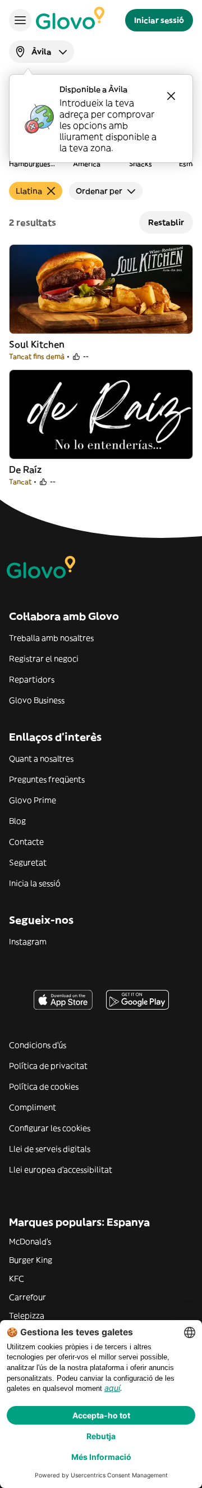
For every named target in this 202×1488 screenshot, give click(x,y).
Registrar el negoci (44, 659)
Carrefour (27, 1297)
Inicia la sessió (35, 883)
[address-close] (171, 96)
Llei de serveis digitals (49, 1149)
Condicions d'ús (37, 1045)
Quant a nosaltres (41, 759)
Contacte (26, 842)
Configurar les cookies (49, 1128)
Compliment (32, 1107)
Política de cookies (44, 1086)
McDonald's (30, 1241)
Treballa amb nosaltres (51, 638)
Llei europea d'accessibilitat (60, 1170)
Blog (17, 821)
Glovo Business (37, 700)
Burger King (30, 1260)
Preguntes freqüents (47, 779)
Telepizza (26, 1316)
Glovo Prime (32, 800)
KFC (16, 1279)
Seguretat (28, 862)
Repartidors (31, 679)
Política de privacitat (48, 1066)
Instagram (28, 942)
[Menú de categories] (20, 20)
